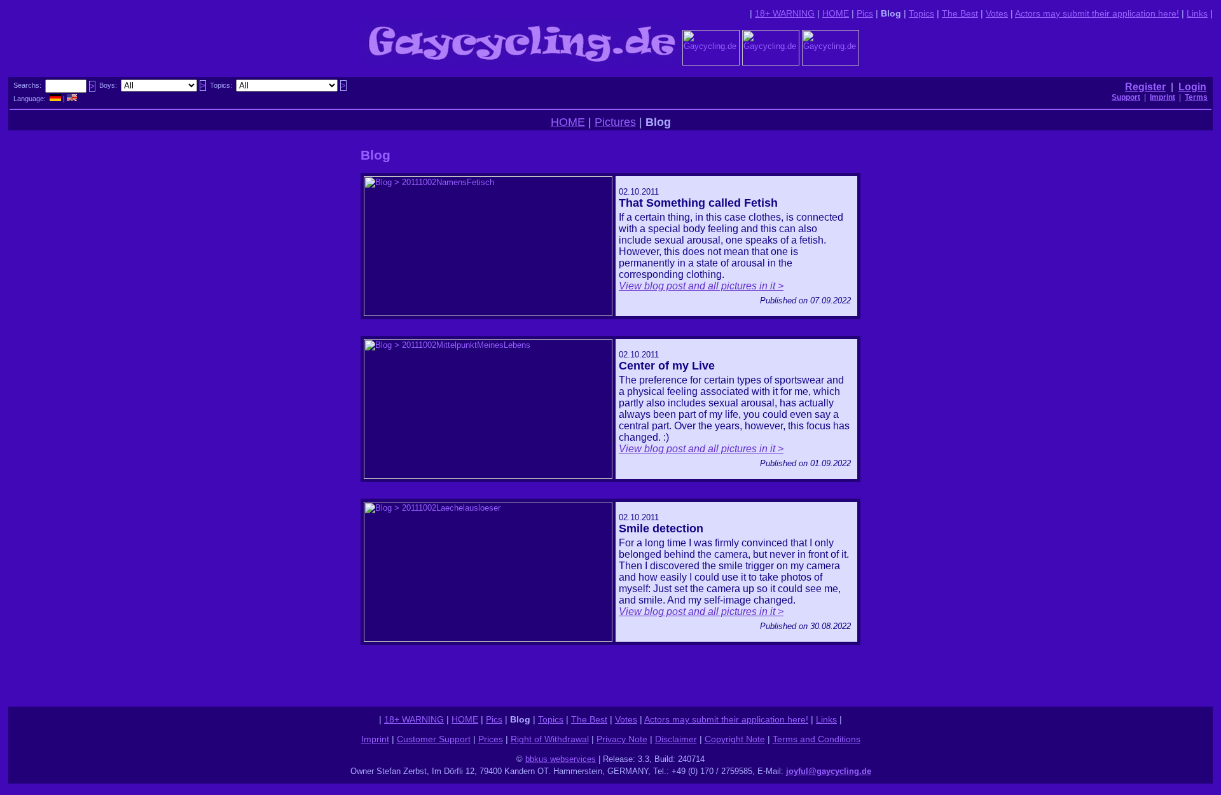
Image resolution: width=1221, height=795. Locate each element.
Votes (997, 13)
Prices (490, 739)
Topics (921, 13)
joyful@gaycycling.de (828, 771)
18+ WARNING (785, 13)
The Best (960, 13)
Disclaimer (676, 739)
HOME (835, 13)
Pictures (615, 122)
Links (1197, 13)
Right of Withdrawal (550, 739)
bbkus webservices (560, 759)
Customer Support (434, 739)
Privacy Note (622, 739)
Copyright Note (735, 739)
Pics (865, 13)
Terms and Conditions (816, 739)
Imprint (375, 739)
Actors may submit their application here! (1097, 13)
